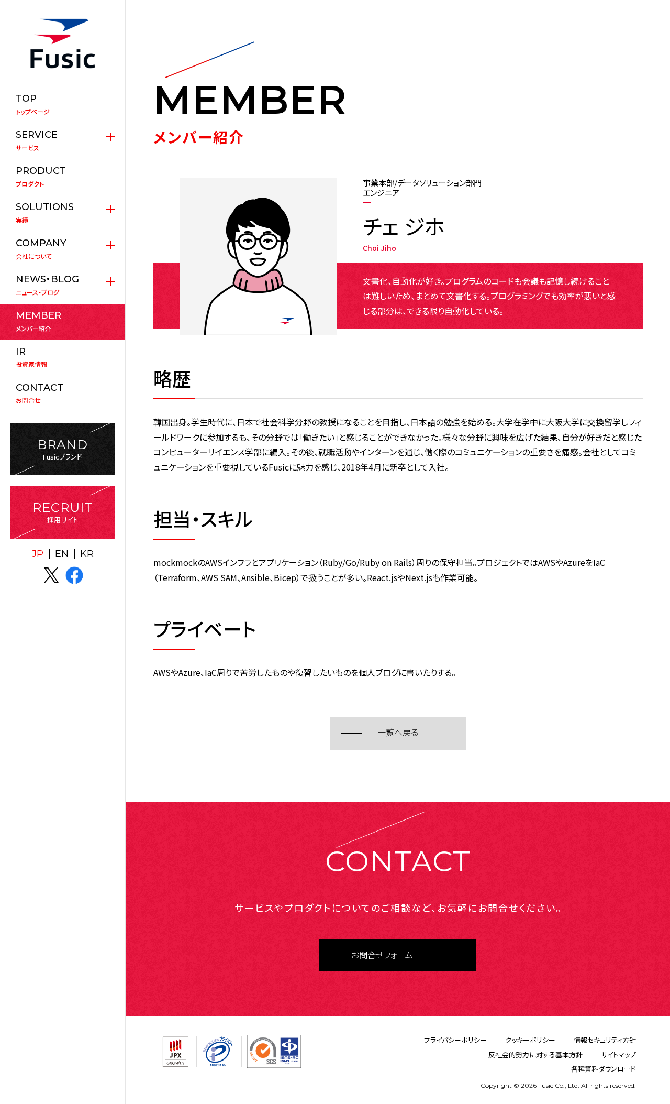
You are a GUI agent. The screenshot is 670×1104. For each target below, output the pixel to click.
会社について (41, 248)
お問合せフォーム (382, 955)
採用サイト (62, 512)
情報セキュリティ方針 (605, 1040)
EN (62, 554)
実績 (45, 212)
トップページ (33, 104)
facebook (74, 575)
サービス (37, 140)
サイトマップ (618, 1054)
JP (37, 554)
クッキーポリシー (530, 1040)
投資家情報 (31, 357)
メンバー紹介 (38, 321)
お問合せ (39, 393)
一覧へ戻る (397, 733)
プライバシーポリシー (455, 1040)
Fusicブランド (62, 449)
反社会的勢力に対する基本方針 (535, 1054)
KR (87, 554)
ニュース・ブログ (47, 285)
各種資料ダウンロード (603, 1069)
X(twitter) (51, 575)
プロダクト (41, 176)
